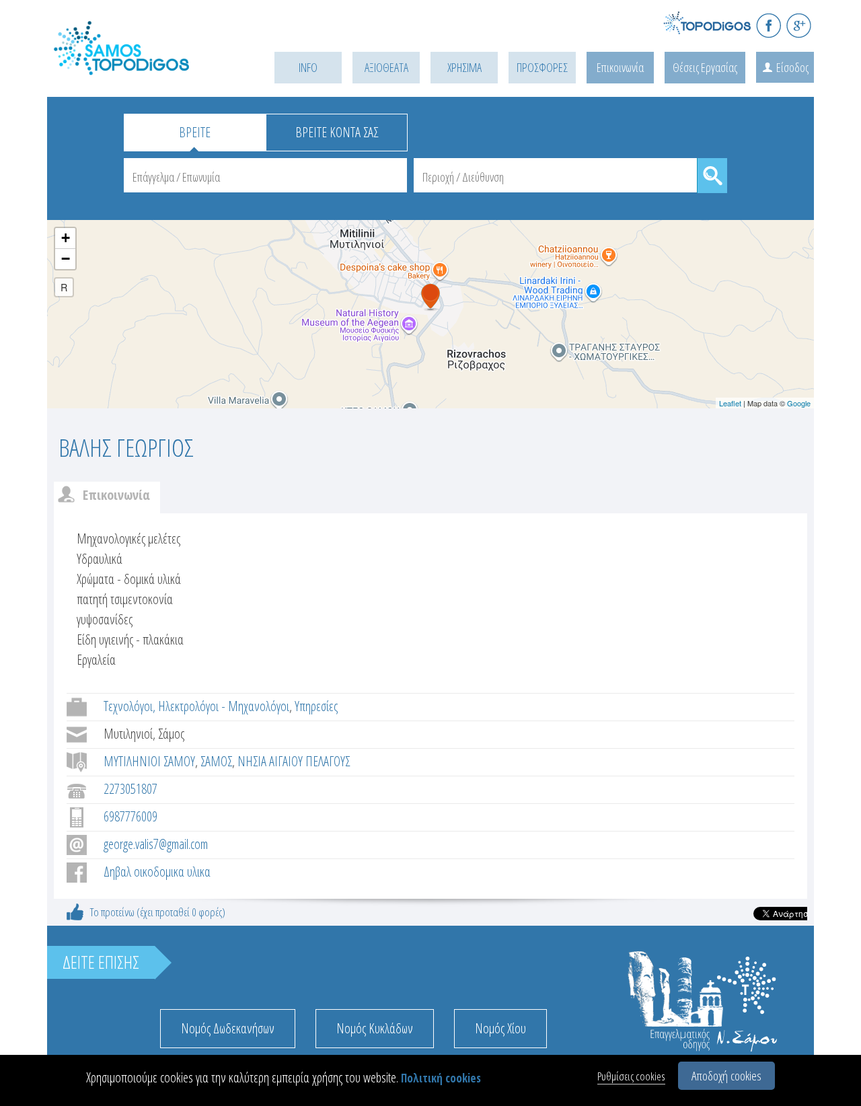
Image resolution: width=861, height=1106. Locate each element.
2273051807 (130, 789)
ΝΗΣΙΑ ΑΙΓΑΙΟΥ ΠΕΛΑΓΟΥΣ (293, 761)
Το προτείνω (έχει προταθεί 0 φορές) (157, 912)
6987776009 (130, 816)
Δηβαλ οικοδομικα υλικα (157, 871)
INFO (308, 67)
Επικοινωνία (620, 67)
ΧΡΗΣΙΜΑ (464, 67)
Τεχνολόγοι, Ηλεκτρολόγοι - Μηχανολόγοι (196, 706)
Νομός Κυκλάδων (374, 1028)
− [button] (65, 258)
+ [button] (65, 237)
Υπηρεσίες (316, 706)
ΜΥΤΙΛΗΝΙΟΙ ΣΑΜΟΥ (149, 761)
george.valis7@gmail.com (156, 844)
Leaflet (730, 403)
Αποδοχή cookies (726, 1075)
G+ (799, 25)
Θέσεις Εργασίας (705, 67)
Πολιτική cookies (441, 1078)
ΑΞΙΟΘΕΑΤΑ (386, 67)
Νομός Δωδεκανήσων (227, 1028)
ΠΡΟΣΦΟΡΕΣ (542, 67)
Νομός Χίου (500, 1028)
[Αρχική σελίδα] (141, 65)
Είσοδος (792, 67)
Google (799, 403)
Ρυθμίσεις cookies (631, 1076)
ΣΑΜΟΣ (216, 761)
